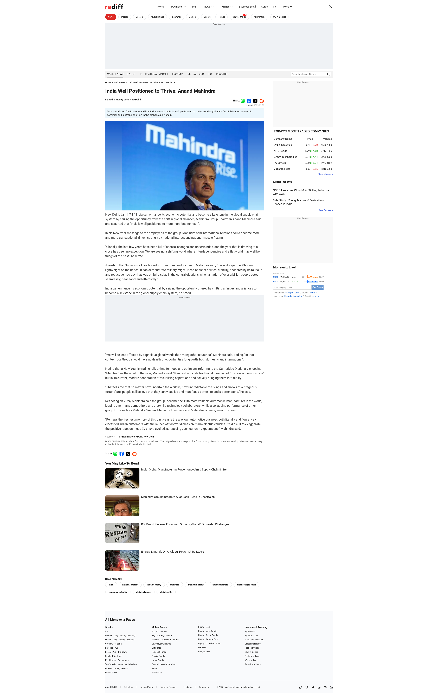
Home (160, 6)
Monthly (132, 635)
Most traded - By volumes (116, 660)
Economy (178, 74)
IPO (210, 74)
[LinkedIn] (331, 687)
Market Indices (251, 652)
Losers (207, 17)
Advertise (128, 687)
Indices (124, 17)
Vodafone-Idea (282, 168)
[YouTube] (325, 687)
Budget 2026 (204, 651)
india (111, 584)
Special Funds (158, 656)
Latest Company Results (116, 668)
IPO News (122, 652)
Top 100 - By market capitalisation (121, 664)
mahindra (174, 584)
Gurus (264, 6)
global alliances (143, 592)
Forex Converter (252, 648)
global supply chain (246, 584)
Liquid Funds (158, 660)
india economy (154, 584)
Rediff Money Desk (118, 99)
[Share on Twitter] (255, 100)
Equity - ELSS (204, 627)
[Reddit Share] (260, 100)
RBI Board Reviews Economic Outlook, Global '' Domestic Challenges (185, 524)
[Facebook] (313, 687)
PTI (115, 436)
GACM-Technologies (285, 156)
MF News (202, 647)
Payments (177, 6)
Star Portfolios (239, 17)
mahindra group (196, 584)
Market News (115, 74)
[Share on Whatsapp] (243, 100)
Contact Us (204, 687)
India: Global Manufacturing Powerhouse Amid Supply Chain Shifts (184, 469)
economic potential (118, 592)
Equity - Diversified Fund (209, 643)
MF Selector (157, 672)
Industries (222, 74)
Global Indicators (253, 644)
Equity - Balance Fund (208, 639)
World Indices (251, 660)
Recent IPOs (110, 652)
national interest (130, 584)
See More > (325, 174)
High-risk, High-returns (162, 635)
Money (225, 6)
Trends (221, 17)
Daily (116, 635)
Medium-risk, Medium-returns (165, 640)
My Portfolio (260, 17)
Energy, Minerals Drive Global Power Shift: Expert (172, 551)
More (286, 6)
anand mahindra (220, 584)
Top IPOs (114, 648)
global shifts (166, 592)
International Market (154, 74)
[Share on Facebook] (249, 100)
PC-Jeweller (280, 162)
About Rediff (111, 687)
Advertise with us (253, 664)
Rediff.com (229, 687)
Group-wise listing (113, 644)
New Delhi (135, 99)
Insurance (176, 17)
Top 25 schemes (159, 631)
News (207, 6)
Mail (194, 6)
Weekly (123, 635)
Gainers (192, 17)
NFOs (154, 668)
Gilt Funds (156, 648)
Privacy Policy (146, 687)
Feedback (187, 687)
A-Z (106, 631)
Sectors (139, 17)
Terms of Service (167, 687)
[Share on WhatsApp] (300, 687)
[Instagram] (319, 687)
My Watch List (251, 635)
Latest (131, 74)
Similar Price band (113, 656)
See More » (325, 210)
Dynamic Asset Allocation (164, 664)
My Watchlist (279, 17)
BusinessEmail (247, 6)
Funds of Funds (159, 652)
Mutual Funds (157, 17)
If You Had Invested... (254, 640)
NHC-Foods (280, 150)
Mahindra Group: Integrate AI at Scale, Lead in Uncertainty (178, 497)
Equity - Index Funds (207, 631)
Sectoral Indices (252, 656)
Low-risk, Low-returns (161, 644)
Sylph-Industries (283, 144)
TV (274, 6)
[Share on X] (306, 687)
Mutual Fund (196, 74)
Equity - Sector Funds (208, 635)
